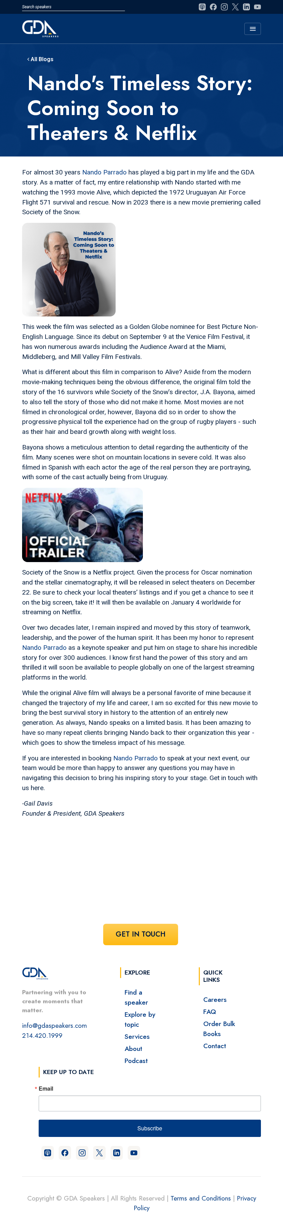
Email (46, 1088)
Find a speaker (136, 997)
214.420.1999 (42, 1035)
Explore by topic (140, 1019)
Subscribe (149, 1128)
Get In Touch (141, 934)
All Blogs (41, 59)
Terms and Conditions (200, 1198)
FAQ (209, 1011)
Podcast (136, 1060)
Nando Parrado (104, 172)
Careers (215, 999)
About (133, 1048)
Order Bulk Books (219, 1028)
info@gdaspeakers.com (54, 1025)
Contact (214, 1046)
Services (137, 1036)
